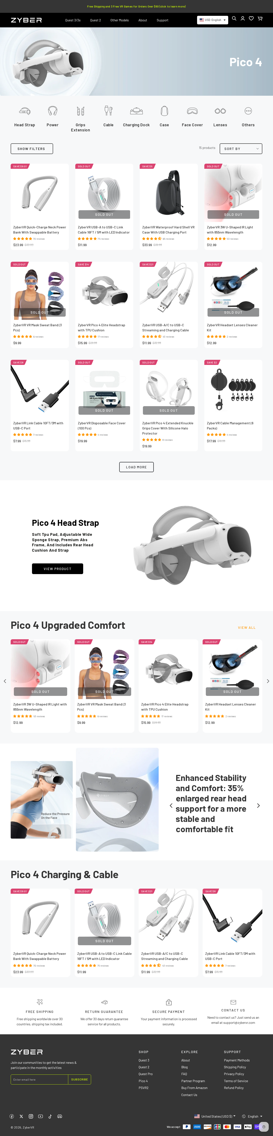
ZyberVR (28, 1127)
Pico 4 (143, 1081)
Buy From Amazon (194, 1088)
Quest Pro (146, 1074)
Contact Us (189, 1095)
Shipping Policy (235, 1067)
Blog (184, 1067)
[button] (234, 18)
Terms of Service (236, 1081)
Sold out (40, 691)
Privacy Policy (234, 1074)
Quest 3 (144, 1060)
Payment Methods (237, 1060)
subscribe (79, 1079)
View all (247, 627)
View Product (58, 569)
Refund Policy (234, 1088)
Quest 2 (144, 1067)
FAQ (184, 1074)
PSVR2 (143, 1088)
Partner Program (193, 1081)
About (185, 1060)
